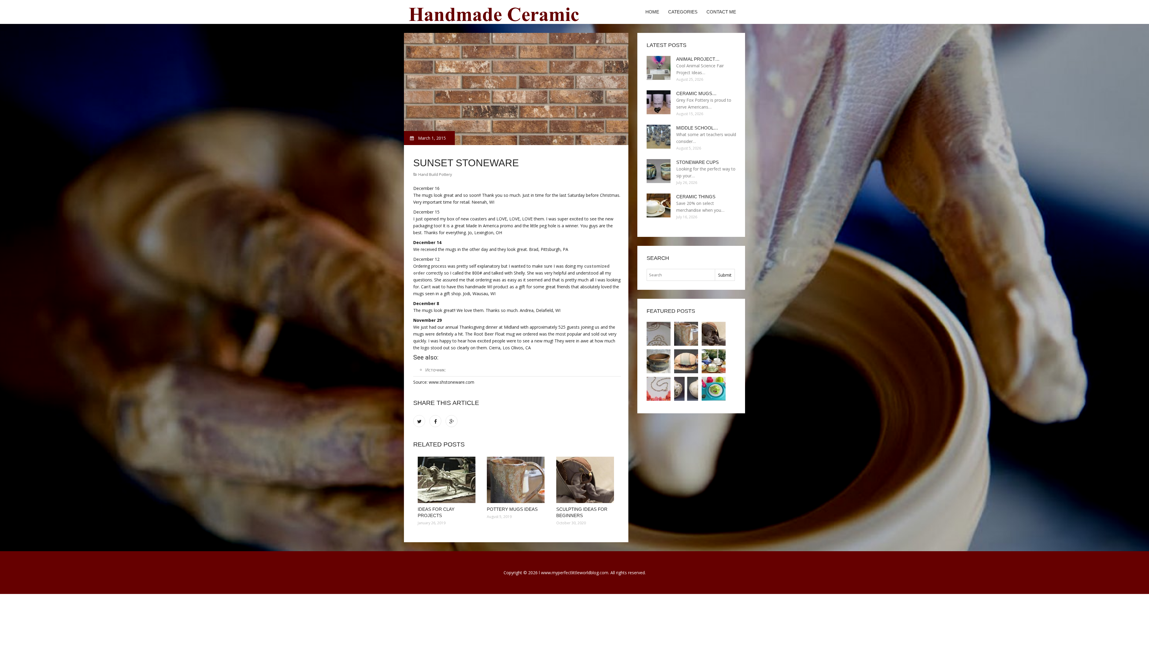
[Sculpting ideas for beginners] (586, 480)
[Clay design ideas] (659, 389)
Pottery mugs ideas (512, 509)
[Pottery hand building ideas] (686, 389)
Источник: (435, 370)
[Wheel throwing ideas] (659, 361)
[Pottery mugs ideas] (517, 480)
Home (652, 11)
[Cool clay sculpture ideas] (686, 361)
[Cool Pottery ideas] (714, 389)
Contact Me (721, 11)
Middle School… (697, 127)
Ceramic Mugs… (696, 93)
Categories (682, 11)
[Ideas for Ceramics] (714, 361)
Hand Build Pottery (435, 174)
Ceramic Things (695, 196)
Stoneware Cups (697, 162)
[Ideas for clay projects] (448, 480)
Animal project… (698, 59)
